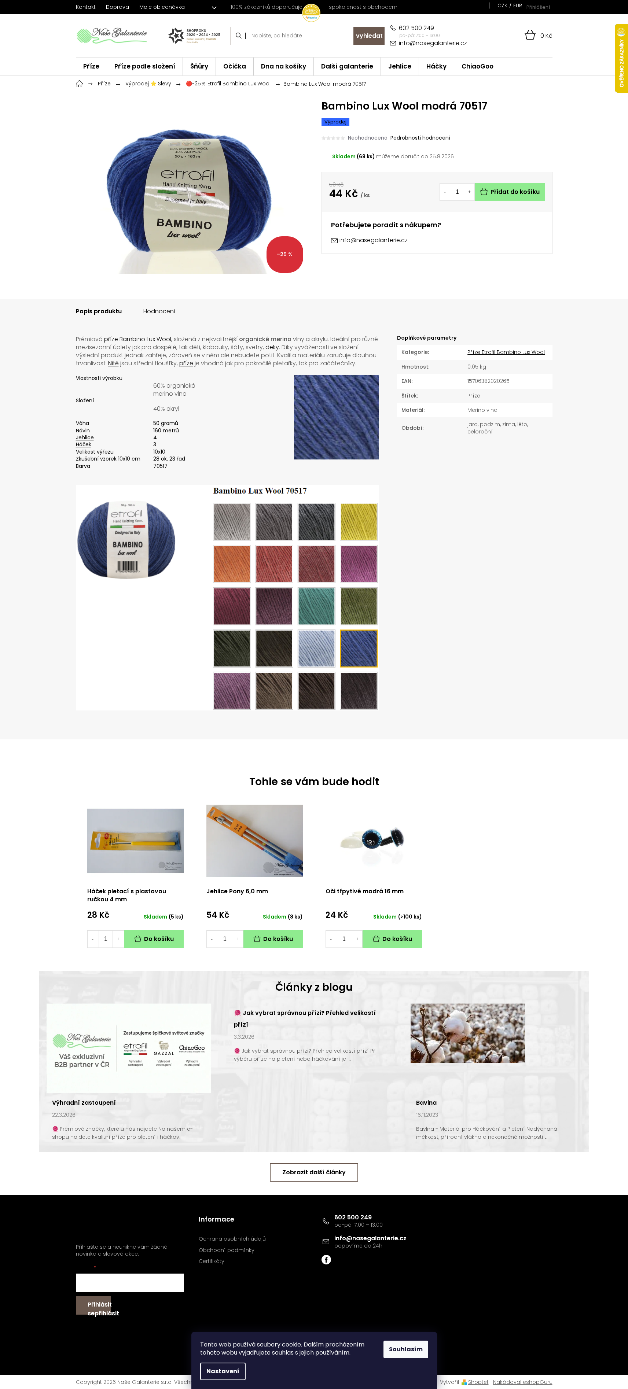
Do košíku (159, 939)
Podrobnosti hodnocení (420, 137)
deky (272, 347)
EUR (517, 5)
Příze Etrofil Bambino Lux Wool (506, 352)
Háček (83, 444)
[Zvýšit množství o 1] (469, 192)
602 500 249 (353, 1217)
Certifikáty (211, 1261)
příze (186, 363)
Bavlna (426, 1102)
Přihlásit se (99, 1307)
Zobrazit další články (314, 1172)
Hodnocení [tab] (159, 311)
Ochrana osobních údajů (232, 1238)
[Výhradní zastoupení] (129, 1048)
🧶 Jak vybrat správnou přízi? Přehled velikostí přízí (305, 1019)
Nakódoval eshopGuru (522, 1382)
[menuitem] (91, 66)
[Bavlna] (468, 1033)
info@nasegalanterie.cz (370, 1238)
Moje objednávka (162, 7)
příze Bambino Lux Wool (137, 339)
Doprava (117, 7)
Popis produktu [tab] (99, 311)
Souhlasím (406, 1349)
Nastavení (222, 1371)
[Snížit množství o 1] (445, 192)
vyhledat (369, 36)
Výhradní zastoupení (84, 1102)
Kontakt (86, 7)
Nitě (113, 363)
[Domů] (80, 83)
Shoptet (478, 1382)
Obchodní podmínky (226, 1250)
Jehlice (85, 437)
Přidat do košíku (515, 192)
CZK (502, 5)
